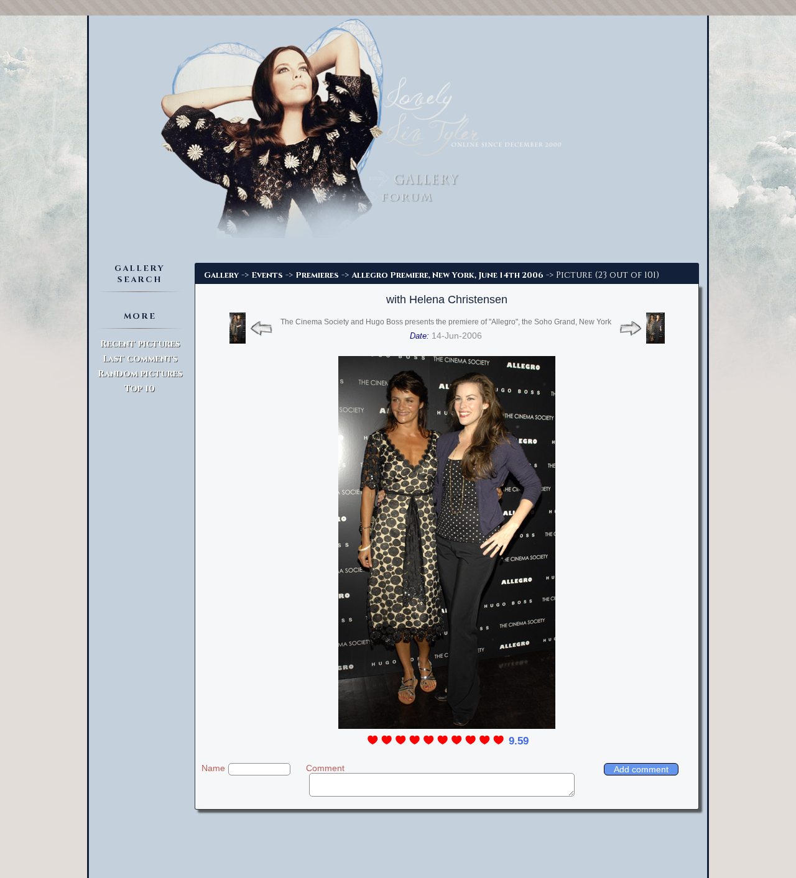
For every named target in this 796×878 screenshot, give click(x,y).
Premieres (317, 275)
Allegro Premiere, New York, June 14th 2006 (447, 275)
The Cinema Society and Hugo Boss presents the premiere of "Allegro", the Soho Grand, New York (445, 322)
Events (267, 275)
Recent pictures (140, 344)
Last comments (140, 359)
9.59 (519, 741)
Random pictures (140, 374)
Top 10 (139, 389)
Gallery (221, 275)
